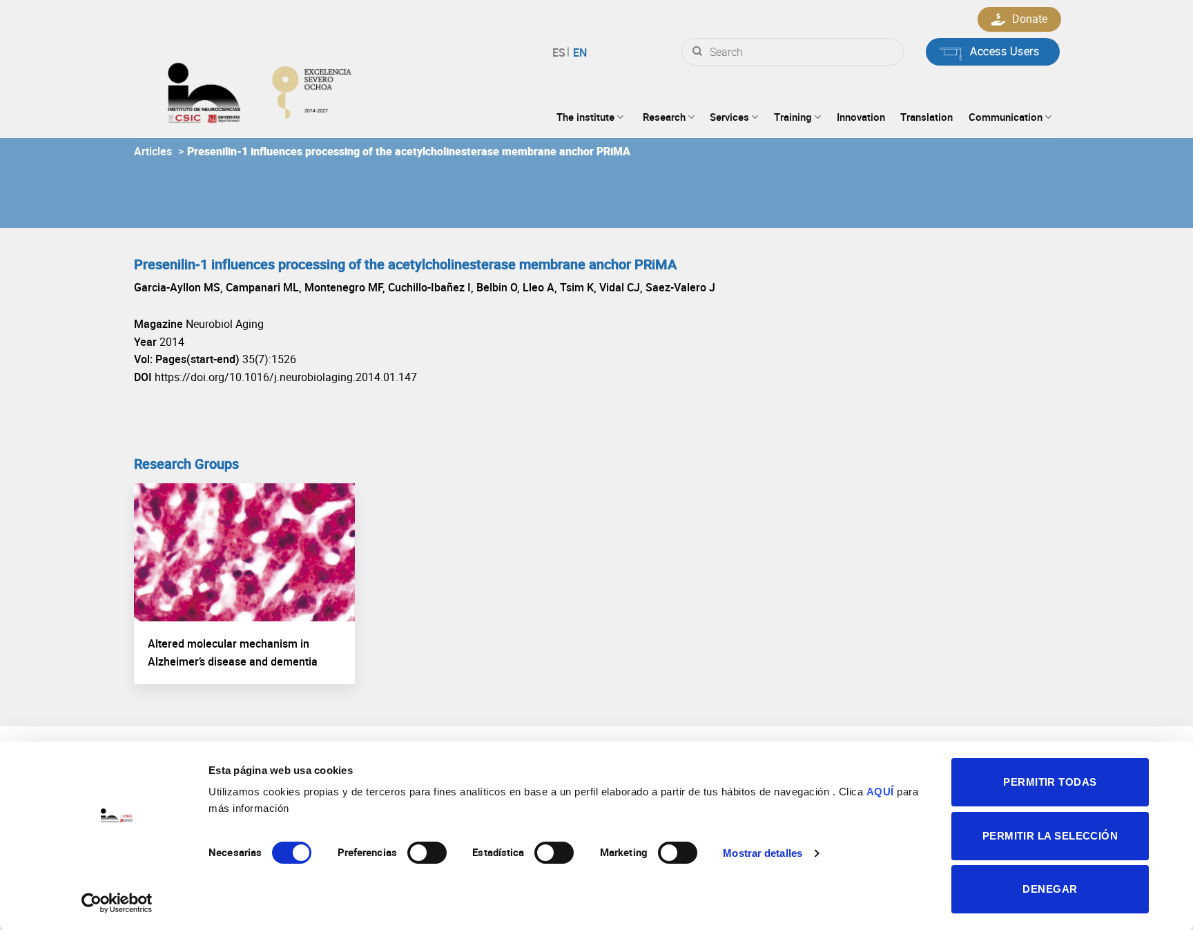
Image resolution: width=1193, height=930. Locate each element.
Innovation (861, 117)
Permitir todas (1049, 782)
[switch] (427, 853)
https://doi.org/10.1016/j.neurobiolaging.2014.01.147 (286, 377)
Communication (1005, 117)
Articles (153, 151)
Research (664, 117)
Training (793, 117)
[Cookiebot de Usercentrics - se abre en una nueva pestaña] (117, 903)
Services (729, 117)
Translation (926, 117)
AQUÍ (880, 791)
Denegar (1049, 889)
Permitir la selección (1050, 836)
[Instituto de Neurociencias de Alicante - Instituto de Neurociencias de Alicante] (304, 89)
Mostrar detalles (762, 853)
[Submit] (697, 51)
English (578, 52)
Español (561, 52)
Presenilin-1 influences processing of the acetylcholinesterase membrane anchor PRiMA (408, 151)
